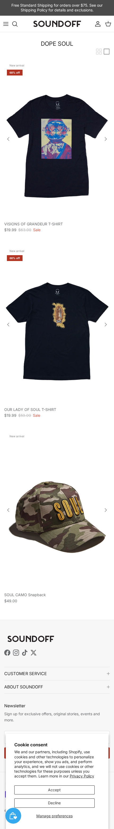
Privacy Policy (82, 776)
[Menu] (6, 24)
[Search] (17, 24)
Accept (54, 790)
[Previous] (8, 139)
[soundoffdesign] (57, 24)
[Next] (106, 139)
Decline (54, 803)
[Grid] (99, 51)
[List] (106, 51)
